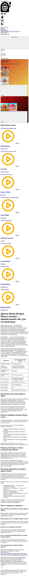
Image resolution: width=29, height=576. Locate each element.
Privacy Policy (20, 553)
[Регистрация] (14, 48)
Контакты (3, 553)
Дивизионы (17, 31)
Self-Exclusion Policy (22, 554)
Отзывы (14, 553)
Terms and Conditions (12, 554)
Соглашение (9, 553)
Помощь (7, 31)
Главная (3, 31)
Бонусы (11, 31)
